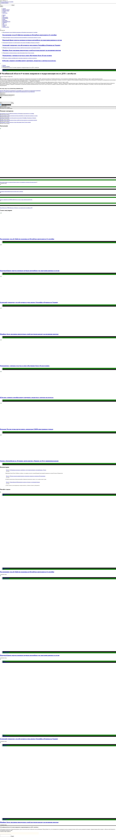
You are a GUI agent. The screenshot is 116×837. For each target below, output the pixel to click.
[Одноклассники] (1, 0)
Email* (12, 103)
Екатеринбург (5, 18)
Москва (4, 15)
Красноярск (4, 20)
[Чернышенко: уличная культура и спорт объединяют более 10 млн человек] (18, 52)
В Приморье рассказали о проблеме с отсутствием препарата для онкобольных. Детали (28, 470)
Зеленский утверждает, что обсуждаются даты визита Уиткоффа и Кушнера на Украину (31, 45)
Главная (4, 8)
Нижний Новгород (6, 21)
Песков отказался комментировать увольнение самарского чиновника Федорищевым (27, 476)
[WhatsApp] (5, 0)
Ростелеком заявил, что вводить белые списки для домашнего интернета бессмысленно (18, 182)
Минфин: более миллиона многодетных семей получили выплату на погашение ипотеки (31, 50)
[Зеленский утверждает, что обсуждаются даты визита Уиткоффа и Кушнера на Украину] (21, 42)
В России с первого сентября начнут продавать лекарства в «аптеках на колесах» (29, 60)
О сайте (4, 11)
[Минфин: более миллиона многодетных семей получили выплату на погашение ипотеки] (21, 47)
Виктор (7, 470)
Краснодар (4, 24)
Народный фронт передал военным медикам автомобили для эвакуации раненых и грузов (32, 40)
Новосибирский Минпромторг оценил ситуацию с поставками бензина (25, 482)
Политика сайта (5, 10)
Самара (3, 25)
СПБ (3, 16)
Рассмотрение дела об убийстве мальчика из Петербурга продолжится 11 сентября (29, 35)
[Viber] (4, 0)
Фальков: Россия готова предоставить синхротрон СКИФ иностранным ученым (26, 429)
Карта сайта (4, 12)
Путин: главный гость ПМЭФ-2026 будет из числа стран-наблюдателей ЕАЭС (16, 199)
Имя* (12, 102)
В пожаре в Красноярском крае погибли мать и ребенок (11, 191)
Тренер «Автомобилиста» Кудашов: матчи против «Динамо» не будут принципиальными (29, 461)
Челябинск (4, 22)
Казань (3, 19)
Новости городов (6, 9)
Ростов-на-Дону (5, 27)
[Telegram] (3, 0)
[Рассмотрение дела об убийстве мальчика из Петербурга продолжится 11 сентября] (19, 32)
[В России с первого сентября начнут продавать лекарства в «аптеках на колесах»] (19, 58)
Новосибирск (5, 17)
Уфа (3, 23)
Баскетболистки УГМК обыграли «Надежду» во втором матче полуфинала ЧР (16, 207)
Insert (12, 836)
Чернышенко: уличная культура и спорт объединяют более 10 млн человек (27, 55)
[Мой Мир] (7, 0)
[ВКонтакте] (0, 0)
